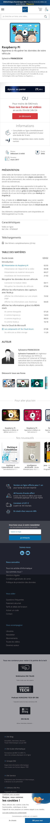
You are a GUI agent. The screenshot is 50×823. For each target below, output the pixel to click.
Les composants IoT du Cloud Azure (26, 329)
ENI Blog (10, 737)
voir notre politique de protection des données (24, 527)
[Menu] (2, 9)
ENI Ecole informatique (16, 749)
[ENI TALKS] (25, 668)
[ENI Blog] (25, 711)
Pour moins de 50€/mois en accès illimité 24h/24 (25, 106)
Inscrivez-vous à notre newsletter (24, 526)
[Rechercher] (45, 16)
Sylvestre (12, 58)
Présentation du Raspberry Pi (26, 265)
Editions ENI (25, 9)
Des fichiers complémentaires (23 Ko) (20, 243)
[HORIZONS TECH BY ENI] (25, 689)
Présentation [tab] (10, 170)
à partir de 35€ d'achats (22, 504)
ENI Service (11, 775)
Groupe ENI (11, 761)
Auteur (6, 341)
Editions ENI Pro (13, 788)
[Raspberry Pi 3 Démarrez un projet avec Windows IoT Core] (9, 383)
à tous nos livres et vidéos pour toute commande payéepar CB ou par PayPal (28, 495)
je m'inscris (25, 538)
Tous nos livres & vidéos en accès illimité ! (25, 3)
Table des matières (14, 252)
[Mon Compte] (46, 9)
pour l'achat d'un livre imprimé (28, 486)
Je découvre (25, 116)
